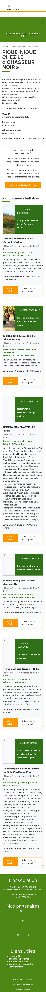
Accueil (5, 47)
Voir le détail (9, 289)
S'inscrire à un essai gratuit (28, 289)
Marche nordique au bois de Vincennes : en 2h (28, 321)
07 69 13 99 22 (25, 897)
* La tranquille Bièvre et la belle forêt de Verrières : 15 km (28, 754)
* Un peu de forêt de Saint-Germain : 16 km (27, 224)
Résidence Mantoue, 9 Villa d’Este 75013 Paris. (23, 890)
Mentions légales (23, 989)
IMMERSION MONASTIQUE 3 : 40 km (26, 412)
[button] (43, 22)
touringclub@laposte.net (26, 894)
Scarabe (29, 985)
